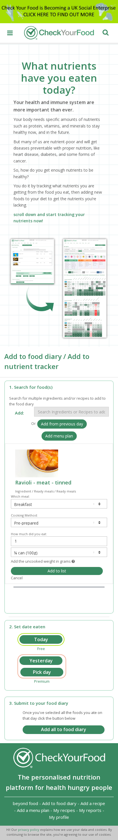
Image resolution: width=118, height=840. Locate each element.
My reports (90, 810)
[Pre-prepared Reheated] (59, 522)
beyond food (25, 803)
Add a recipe (92, 803)
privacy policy (29, 829)
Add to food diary (59, 803)
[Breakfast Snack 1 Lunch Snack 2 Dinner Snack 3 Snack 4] (59, 504)
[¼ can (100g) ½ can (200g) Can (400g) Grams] (59, 552)
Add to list (57, 571)
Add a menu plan (33, 810)
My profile (59, 817)
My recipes (64, 810)
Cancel (17, 577)
